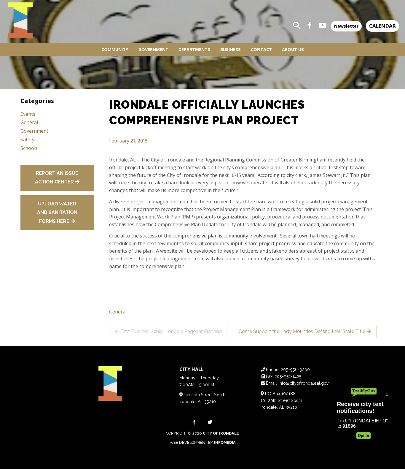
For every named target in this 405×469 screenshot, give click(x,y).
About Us (293, 49)
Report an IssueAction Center (57, 177)
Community (114, 49)
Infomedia (225, 442)
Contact (261, 49)
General (118, 311)
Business (230, 49)
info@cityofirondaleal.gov (304, 383)
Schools (29, 148)
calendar (382, 25)
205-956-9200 (295, 369)
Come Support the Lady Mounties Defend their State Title (302, 331)
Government (153, 49)
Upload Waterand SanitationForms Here (57, 212)
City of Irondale (221, 433)
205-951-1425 (288, 376)
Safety (27, 139)
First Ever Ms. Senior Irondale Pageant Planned (171, 331)
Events (27, 114)
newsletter (346, 26)
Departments (194, 49)
